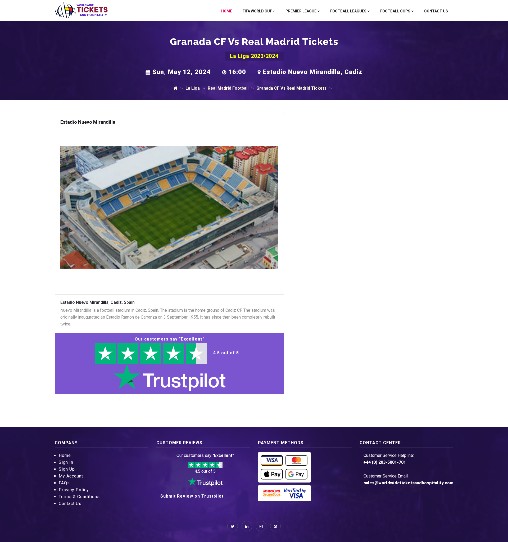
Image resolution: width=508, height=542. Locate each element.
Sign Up (67, 469)
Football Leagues (348, 11)
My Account (71, 476)
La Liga (192, 88)
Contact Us (436, 11)
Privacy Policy (74, 489)
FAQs (64, 482)
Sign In (66, 462)
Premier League (301, 11)
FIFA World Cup (258, 11)
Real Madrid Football (228, 88)
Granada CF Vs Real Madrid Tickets (291, 88)
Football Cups (395, 11)
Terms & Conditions (79, 496)
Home (226, 11)
